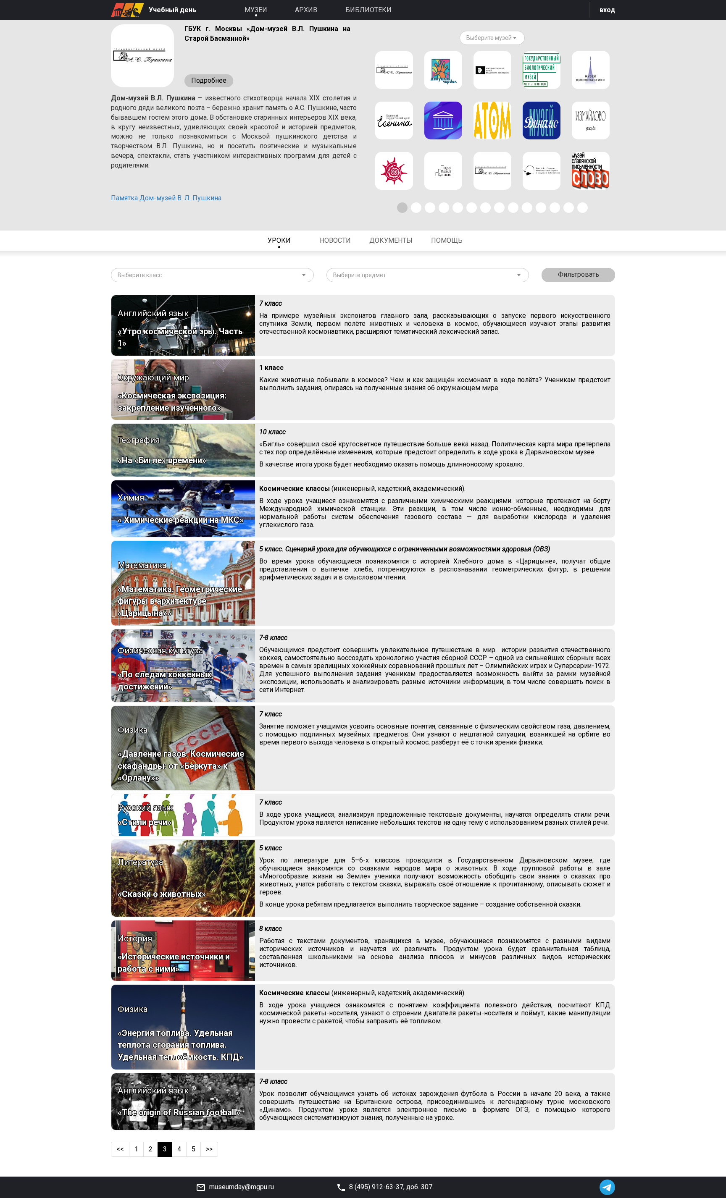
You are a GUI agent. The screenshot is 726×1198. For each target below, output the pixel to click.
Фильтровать (578, 274)
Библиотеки (368, 10)
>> (209, 1149)
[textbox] (489, 38)
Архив (306, 10)
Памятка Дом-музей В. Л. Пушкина (166, 198)
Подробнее (208, 80)
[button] (402, 207)
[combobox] (492, 38)
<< (120, 1149)
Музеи (256, 10)
